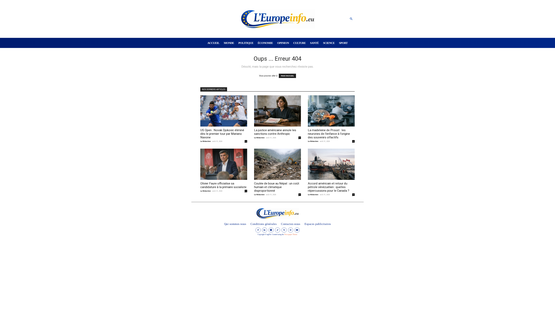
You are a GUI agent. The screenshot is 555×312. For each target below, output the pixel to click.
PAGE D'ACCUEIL (287, 76)
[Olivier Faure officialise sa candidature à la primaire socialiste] (223, 164)
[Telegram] (271, 230)
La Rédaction (205, 141)
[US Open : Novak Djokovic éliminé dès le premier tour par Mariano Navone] (223, 111)
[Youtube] (297, 230)
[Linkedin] (264, 230)
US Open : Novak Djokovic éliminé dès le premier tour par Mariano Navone (222, 133)
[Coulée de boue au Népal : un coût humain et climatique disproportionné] (277, 164)
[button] (351, 18)
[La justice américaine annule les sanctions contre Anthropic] (277, 111)
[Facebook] (258, 230)
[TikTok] (277, 230)
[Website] (290, 230)
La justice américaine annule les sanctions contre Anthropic (275, 131)
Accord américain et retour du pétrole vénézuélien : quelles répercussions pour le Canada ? (328, 187)
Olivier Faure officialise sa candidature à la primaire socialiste (223, 185)
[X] (284, 230)
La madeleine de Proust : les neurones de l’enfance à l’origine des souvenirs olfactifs (329, 133)
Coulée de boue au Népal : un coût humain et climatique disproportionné (276, 187)
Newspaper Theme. (291, 234)
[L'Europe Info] (277, 18)
